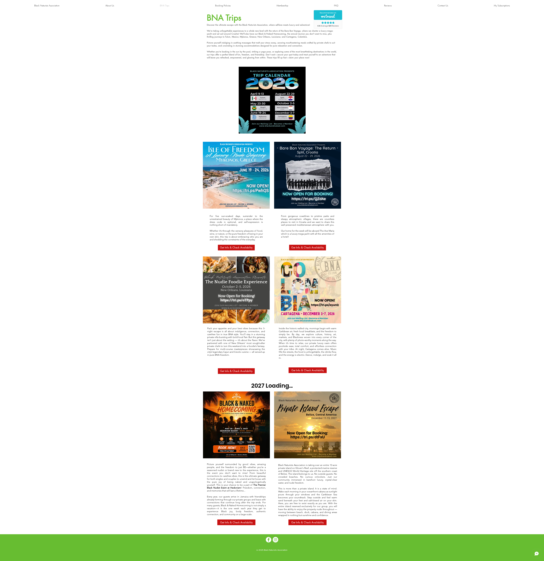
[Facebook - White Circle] (268, 539)
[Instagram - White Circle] (275, 539)
